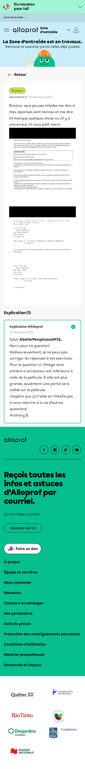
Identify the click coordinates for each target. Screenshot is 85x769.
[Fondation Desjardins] (22, 733)
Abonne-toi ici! (23, 528)
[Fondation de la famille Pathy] (63, 695)
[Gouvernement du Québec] (22, 695)
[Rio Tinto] (22, 716)
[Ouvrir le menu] (6, 30)
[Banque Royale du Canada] (63, 733)
